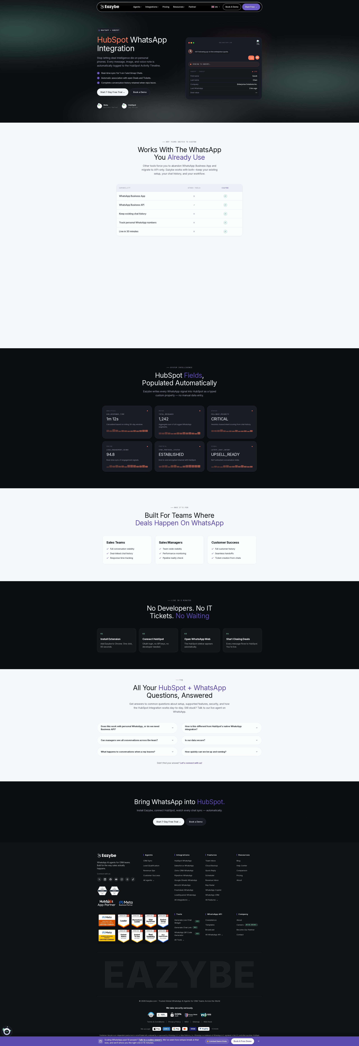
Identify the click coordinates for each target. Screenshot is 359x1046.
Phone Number (14, 996)
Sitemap (196, 1022)
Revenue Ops (149, 870)
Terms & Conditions (155, 1022)
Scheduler (209, 875)
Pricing (240, 875)
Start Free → (251, 7)
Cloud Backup (211, 865)
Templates (210, 925)
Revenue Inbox (211, 880)
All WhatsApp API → (214, 934)
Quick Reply (210, 870)
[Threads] (127, 879)
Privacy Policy (174, 1022)
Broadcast (209, 930)
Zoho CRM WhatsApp (183, 870)
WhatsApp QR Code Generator (186, 933)
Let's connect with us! (191, 763)
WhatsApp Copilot (213, 890)
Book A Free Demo (243, 1041)
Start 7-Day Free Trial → (112, 92)
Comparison (242, 870)
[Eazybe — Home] (109, 7)
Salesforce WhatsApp (184, 865)
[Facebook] (110, 879)
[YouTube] (116, 879)
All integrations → (182, 900)
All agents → (148, 880)
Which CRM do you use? (18, 1007)
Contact (240, 934)
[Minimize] (48, 972)
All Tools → (179, 940)
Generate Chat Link (185, 927)
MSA (187, 1022)
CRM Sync (147, 861)
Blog (238, 861)
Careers (246, 925)
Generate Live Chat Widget (186, 921)
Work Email (12, 984)
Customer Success (151, 875)
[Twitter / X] (99, 879)
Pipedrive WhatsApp (183, 875)
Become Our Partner (246, 930)
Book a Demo (140, 92)
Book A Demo (231, 7)
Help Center (242, 865)
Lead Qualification (151, 865)
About (239, 880)
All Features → (211, 900)
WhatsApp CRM (212, 895)
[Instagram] (121, 879)
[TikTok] (133, 879)
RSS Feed (208, 1022)
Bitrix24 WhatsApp (182, 885)
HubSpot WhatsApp (183, 861)
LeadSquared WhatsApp (185, 895)
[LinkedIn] (105, 879)
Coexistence (211, 920)
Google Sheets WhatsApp (185, 880)
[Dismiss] (258, 1041)
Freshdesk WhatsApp (183, 890)
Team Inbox (210, 861)
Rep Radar (210, 885)
